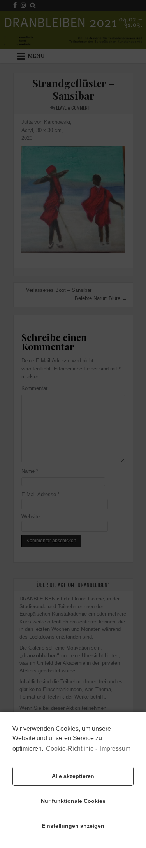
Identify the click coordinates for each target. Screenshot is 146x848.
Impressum (115, 748)
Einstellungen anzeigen (73, 826)
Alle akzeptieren (73, 776)
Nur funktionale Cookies (73, 801)
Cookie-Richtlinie (70, 748)
